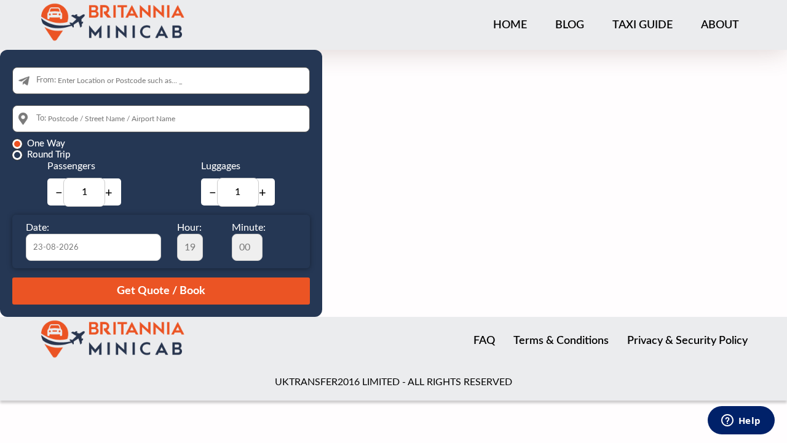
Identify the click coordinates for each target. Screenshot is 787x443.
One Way (46, 143)
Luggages (220, 166)
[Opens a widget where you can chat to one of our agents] (741, 421)
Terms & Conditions (561, 340)
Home (510, 25)
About (720, 25)
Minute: (249, 228)
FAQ (484, 340)
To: (41, 118)
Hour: (189, 228)
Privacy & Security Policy (687, 340)
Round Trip (48, 154)
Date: (37, 228)
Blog (569, 25)
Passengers (71, 166)
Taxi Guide (642, 25)
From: (46, 80)
